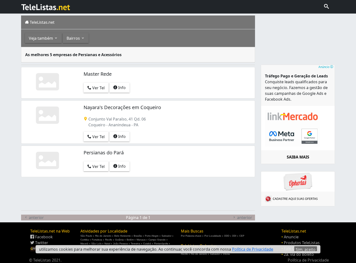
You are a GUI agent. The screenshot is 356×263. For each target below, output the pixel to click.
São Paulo (86, 235)
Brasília (138, 235)
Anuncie (291, 237)
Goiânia (119, 239)
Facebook (43, 237)
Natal (107, 243)
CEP (241, 235)
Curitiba (84, 239)
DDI (234, 235)
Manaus (141, 239)
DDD (226, 235)
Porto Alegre (152, 235)
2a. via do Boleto (299, 254)
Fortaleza (97, 239)
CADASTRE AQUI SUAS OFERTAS (295, 198)
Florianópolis (161, 243)
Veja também (41, 38)
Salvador (166, 235)
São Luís (96, 243)
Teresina (135, 243)
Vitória (226, 254)
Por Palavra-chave (191, 235)
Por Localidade (212, 235)
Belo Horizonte (122, 235)
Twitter (41, 242)
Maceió (84, 243)
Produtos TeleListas (302, 242)
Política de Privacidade (308, 260)
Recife (108, 239)
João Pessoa (120, 243)
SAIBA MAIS (298, 157)
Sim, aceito (306, 249)
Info (121, 87)
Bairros (74, 38)
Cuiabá (147, 243)
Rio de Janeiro (103, 235)
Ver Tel (98, 87)
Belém (130, 239)
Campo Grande (157, 239)
